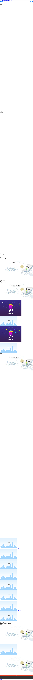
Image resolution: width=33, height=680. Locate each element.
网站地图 (1, 679)
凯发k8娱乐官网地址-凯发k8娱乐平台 (7, 0)
